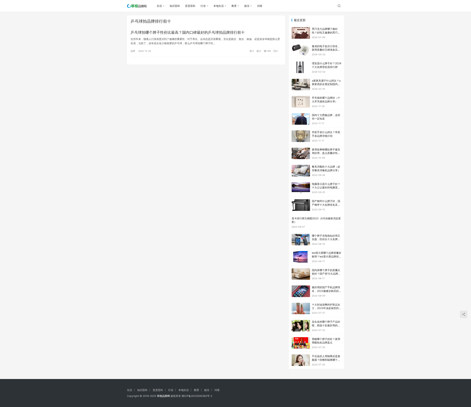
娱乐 (246, 5)
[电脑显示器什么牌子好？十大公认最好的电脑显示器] (301, 188)
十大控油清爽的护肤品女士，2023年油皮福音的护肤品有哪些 (326, 308)
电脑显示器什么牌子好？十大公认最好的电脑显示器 (326, 187)
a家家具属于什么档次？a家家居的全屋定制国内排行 (326, 84)
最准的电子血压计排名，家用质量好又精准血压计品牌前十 (326, 50)
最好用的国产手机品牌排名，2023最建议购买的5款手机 (326, 291)
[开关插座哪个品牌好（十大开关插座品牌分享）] (301, 102)
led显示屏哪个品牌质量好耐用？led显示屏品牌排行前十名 (326, 256)
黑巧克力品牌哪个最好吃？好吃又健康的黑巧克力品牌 (326, 32)
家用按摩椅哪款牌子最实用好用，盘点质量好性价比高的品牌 (326, 153)
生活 (159, 5)
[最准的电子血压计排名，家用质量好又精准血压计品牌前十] (301, 50)
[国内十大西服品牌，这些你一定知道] (301, 119)
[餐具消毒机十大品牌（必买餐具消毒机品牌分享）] (301, 170)
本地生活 (218, 5)
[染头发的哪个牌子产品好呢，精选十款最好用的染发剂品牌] (301, 325)
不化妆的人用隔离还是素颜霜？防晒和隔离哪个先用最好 (326, 360)
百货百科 (190, 5)
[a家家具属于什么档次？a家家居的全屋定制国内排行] (301, 84)
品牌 (133, 51)
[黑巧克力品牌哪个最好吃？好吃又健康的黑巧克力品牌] (301, 33)
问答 (259, 5)
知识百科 (175, 5)
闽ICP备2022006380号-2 (197, 395)
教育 (234, 5)
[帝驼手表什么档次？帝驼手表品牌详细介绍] (301, 136)
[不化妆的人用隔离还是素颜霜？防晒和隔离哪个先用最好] (301, 360)
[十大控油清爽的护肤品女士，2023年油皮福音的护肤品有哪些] (301, 308)
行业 (203, 5)
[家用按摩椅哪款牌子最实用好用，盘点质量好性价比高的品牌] (301, 153)
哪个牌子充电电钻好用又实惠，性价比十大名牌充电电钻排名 (326, 239)
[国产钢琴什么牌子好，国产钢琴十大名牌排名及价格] (301, 205)
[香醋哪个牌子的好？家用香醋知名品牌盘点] (301, 343)
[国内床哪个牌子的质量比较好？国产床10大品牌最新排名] (301, 274)
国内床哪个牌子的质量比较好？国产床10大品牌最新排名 (326, 274)
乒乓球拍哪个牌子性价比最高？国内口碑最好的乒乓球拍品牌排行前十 (188, 32)
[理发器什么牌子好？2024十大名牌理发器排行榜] (301, 67)
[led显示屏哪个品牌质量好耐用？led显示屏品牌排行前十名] (301, 257)
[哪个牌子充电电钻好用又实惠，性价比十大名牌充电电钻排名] (301, 239)
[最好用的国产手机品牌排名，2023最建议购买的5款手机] (301, 291)
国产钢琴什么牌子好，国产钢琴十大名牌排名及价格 (326, 204)
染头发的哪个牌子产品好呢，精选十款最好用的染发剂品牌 (326, 325)
